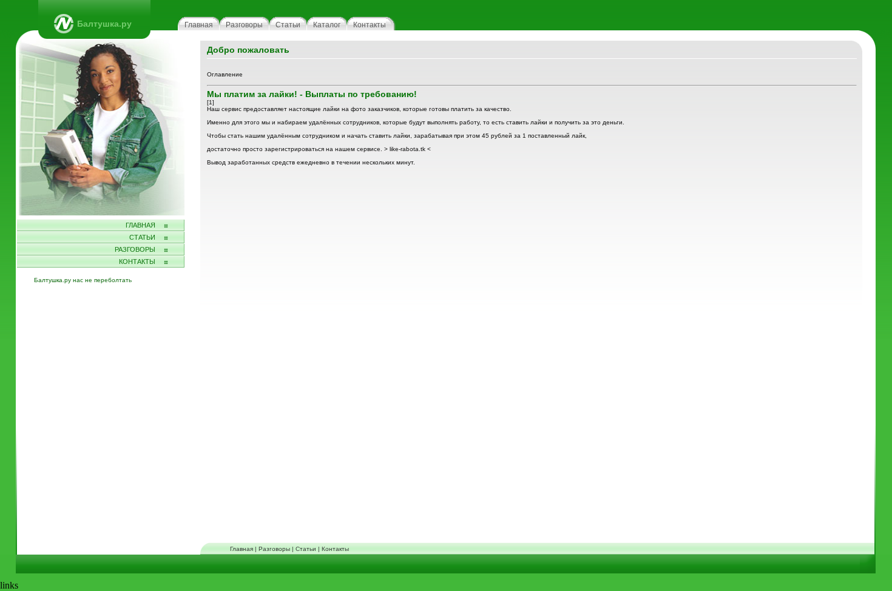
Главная (198, 25)
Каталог (326, 25)
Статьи (287, 25)
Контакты (369, 25)
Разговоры (244, 25)
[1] (210, 102)
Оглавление (225, 74)
